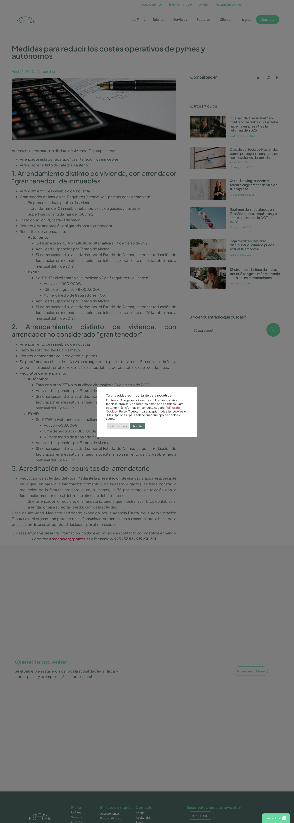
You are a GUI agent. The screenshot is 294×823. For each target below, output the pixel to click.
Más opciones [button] (118, 426)
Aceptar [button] (137, 426)
